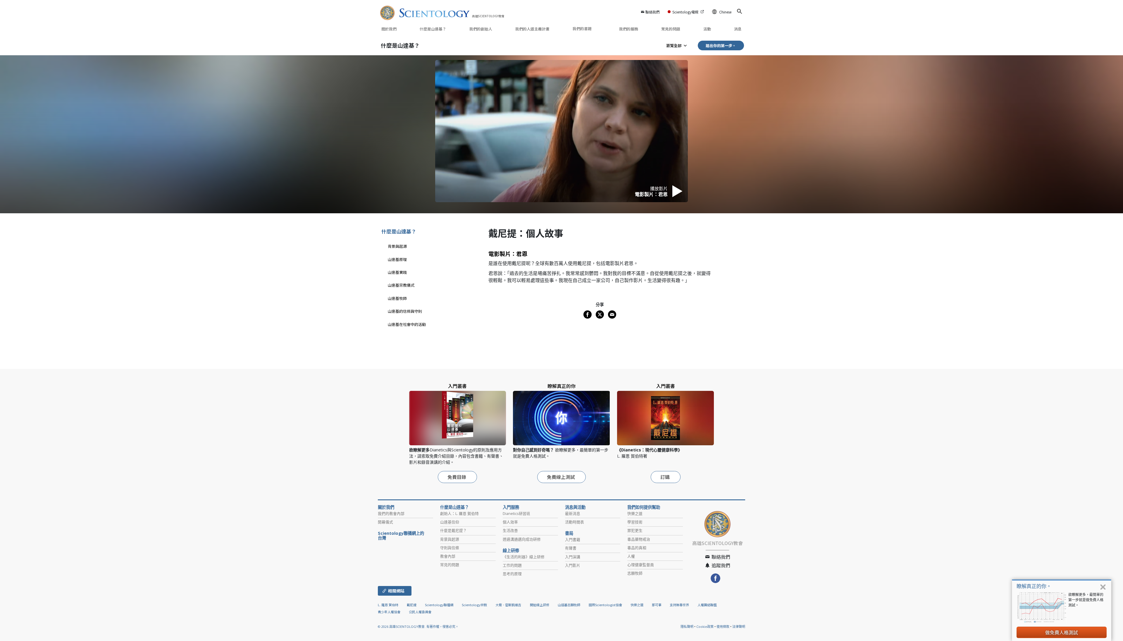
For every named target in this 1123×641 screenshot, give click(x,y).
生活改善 (510, 530)
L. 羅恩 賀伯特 (388, 604)
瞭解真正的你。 (1034, 586)
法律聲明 (738, 626)
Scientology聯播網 (439, 604)
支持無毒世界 (679, 604)
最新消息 (572, 513)
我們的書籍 (582, 28)
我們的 (480, 29)
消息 (738, 29)
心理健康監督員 (640, 564)
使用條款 (722, 626)
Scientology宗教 (474, 604)
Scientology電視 (685, 11)
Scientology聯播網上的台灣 (401, 535)
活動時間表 (574, 522)
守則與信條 (449, 547)
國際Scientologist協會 (605, 604)
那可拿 (657, 604)
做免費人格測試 (1061, 632)
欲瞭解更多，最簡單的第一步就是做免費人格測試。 (1085, 600)
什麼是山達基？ (433, 29)
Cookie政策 (705, 626)
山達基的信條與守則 (405, 311)
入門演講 (572, 556)
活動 (707, 29)
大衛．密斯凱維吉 (508, 604)
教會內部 (447, 556)
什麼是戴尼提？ (453, 530)
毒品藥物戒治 (638, 539)
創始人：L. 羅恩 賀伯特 (459, 513)
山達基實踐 (397, 272)
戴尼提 (411, 604)
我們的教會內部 (391, 513)
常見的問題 (670, 29)
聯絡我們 (652, 11)
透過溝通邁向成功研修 (522, 539)
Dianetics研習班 (516, 513)
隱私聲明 (687, 626)
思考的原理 (512, 573)
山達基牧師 (397, 298)
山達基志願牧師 (569, 604)
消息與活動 (575, 507)
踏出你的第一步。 (721, 45)
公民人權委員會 (420, 611)
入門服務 (511, 507)
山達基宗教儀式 (401, 285)
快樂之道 (635, 513)
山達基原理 (397, 259)
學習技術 (635, 522)
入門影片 (572, 565)
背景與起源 (397, 246)
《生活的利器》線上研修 (524, 556)
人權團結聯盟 (707, 604)
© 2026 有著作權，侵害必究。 (418, 626)
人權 (631, 556)
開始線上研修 (539, 604)
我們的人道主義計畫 (532, 29)
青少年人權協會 (389, 611)
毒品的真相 (636, 547)
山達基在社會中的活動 (407, 324)
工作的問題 (512, 565)
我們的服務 (628, 29)
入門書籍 (572, 539)
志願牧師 (635, 573)
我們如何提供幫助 (643, 507)
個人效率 (510, 522)
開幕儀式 (385, 522)
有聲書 (570, 548)
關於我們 (389, 29)
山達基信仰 (449, 522)
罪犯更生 (635, 530)
